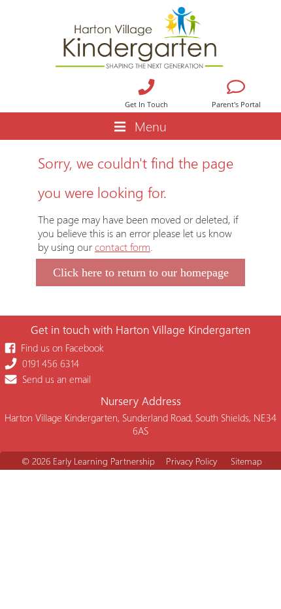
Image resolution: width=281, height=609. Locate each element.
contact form (122, 247)
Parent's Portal (236, 104)
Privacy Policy (191, 461)
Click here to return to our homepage (141, 272)
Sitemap (246, 461)
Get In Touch (146, 104)
